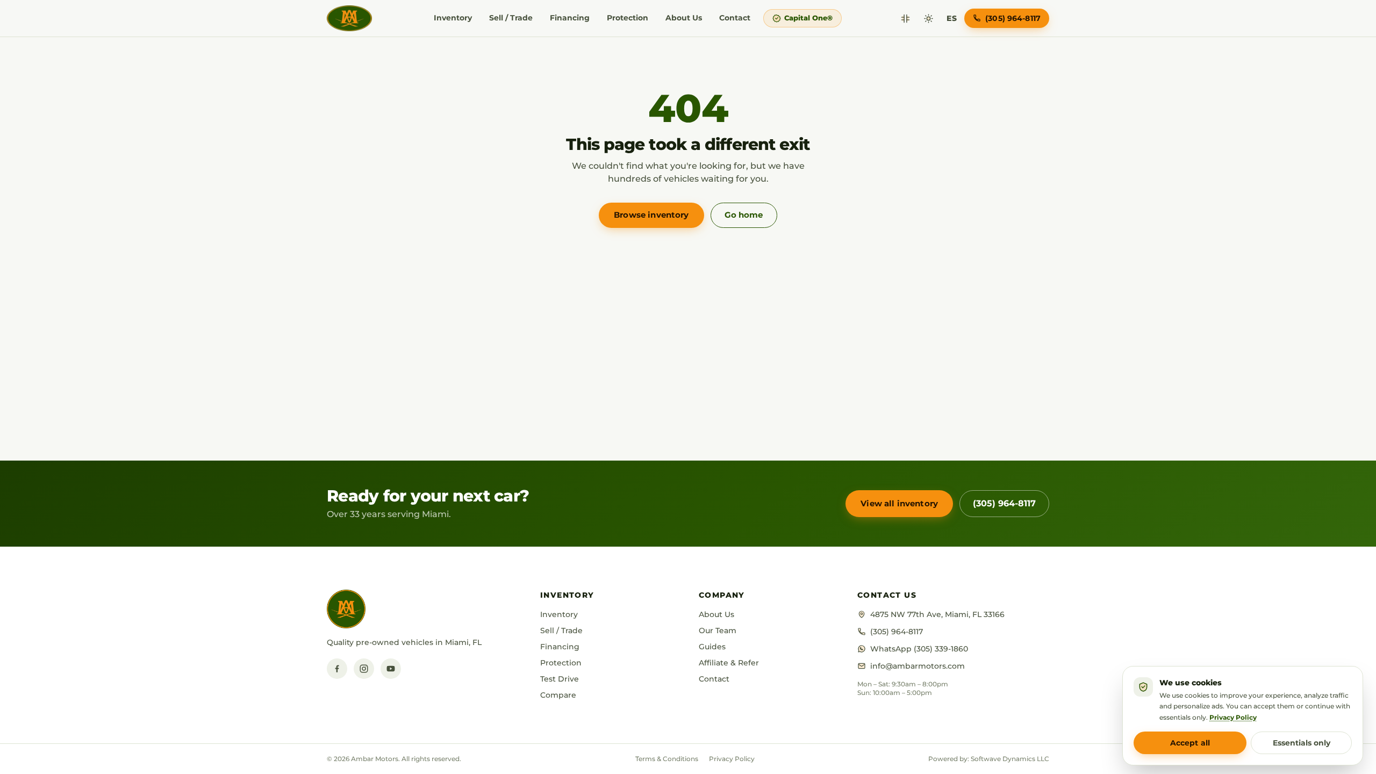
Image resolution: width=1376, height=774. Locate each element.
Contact (734, 18)
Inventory (453, 18)
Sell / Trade (511, 18)
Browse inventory (651, 215)
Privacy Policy (732, 759)
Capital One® (808, 17)
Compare (558, 695)
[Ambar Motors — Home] (349, 18)
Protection (627, 18)
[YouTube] (391, 668)
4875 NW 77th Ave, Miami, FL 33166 (937, 614)
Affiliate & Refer (729, 663)
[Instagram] (364, 668)
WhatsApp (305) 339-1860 (919, 649)
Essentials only (1301, 743)
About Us (683, 18)
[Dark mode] (928, 18)
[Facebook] (337, 668)
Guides (712, 646)
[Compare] (905, 18)
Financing (570, 18)
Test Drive (559, 679)
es (952, 18)
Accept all (1190, 743)
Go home (744, 215)
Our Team (717, 630)
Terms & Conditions (666, 759)
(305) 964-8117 (1004, 503)
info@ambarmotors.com (917, 666)
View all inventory (899, 503)
